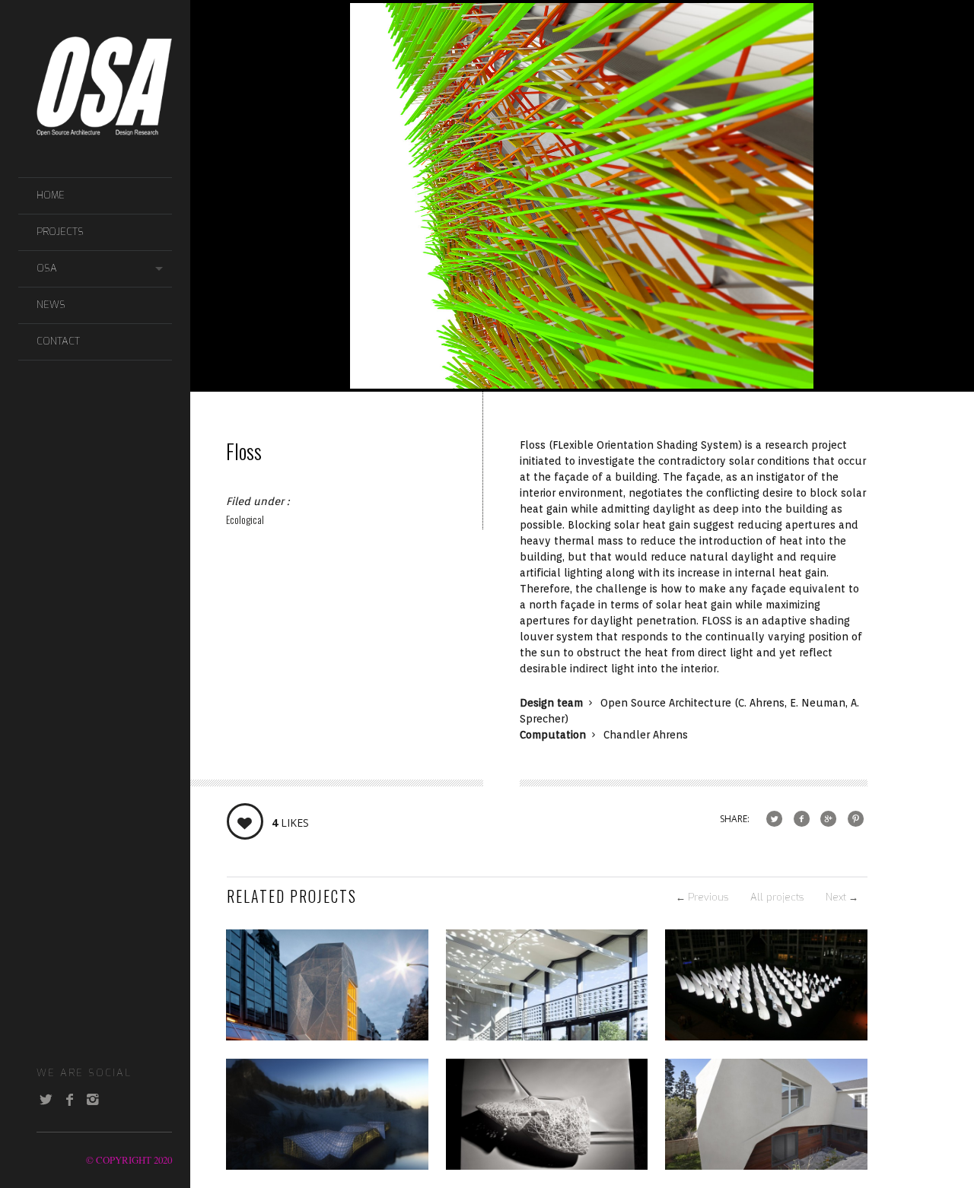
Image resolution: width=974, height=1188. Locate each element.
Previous (702, 897)
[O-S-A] (104, 128)
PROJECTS (60, 231)
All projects (777, 897)
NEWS (51, 304)
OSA (47, 268)
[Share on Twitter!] (774, 818)
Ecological (245, 519)
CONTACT (58, 341)
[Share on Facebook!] (801, 818)
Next (842, 897)
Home (51, 195)
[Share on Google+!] (828, 818)
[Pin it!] (855, 818)
